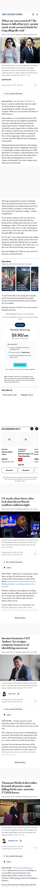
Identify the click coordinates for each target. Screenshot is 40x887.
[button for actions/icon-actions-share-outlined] (35, 85)
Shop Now (9, 470)
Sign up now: (6, 34)
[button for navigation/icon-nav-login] (33, 14)
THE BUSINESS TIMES (22, 101)
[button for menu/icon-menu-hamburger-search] (37, 14)
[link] (12, 14)
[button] (33, 14)
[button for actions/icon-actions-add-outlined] (18, 694)
